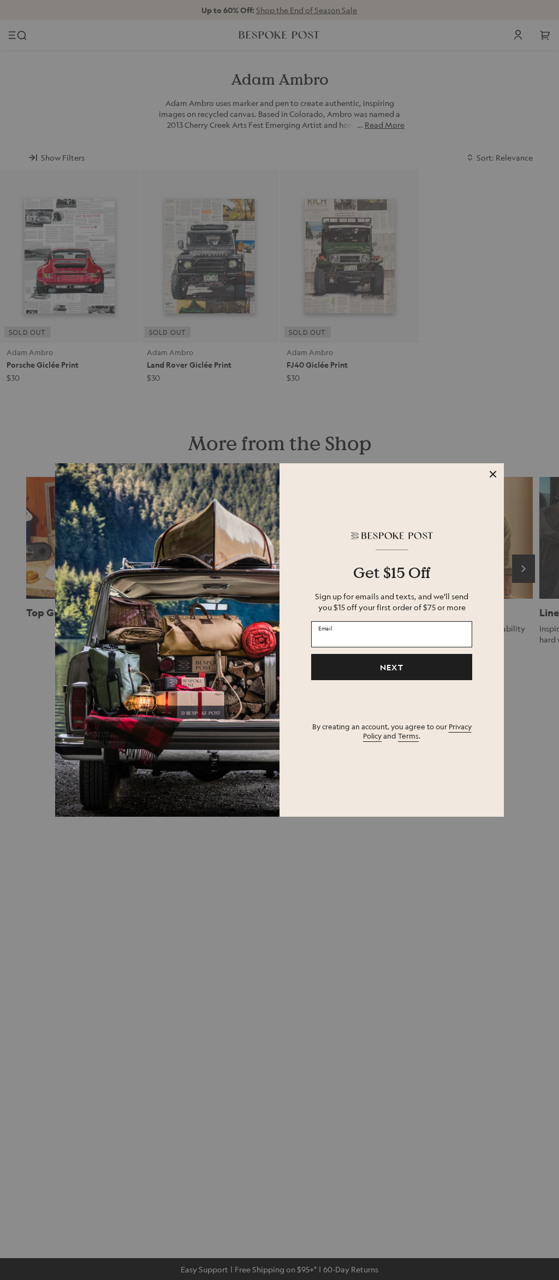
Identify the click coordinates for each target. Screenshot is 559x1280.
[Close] (493, 474)
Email (325, 627)
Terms (408, 735)
